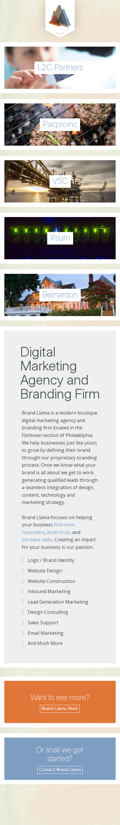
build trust (58, 532)
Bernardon (60, 294)
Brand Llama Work (60, 708)
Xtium (60, 237)
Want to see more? (60, 697)
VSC (60, 181)
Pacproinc (60, 124)
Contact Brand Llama (60, 769)
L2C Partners (60, 67)
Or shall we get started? (59, 754)
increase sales (37, 539)
